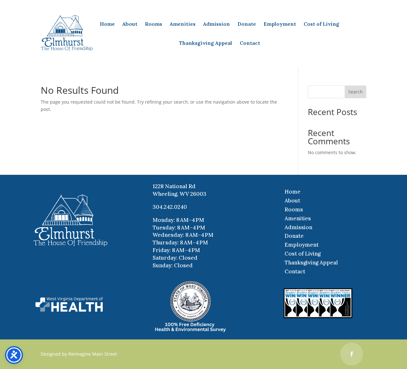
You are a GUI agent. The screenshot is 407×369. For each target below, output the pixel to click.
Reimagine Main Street (92, 354)
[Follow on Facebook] (351, 354)
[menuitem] (107, 23)
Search (355, 92)
